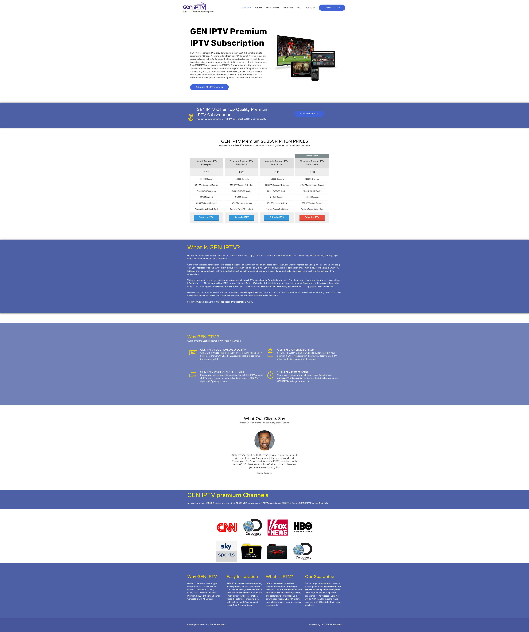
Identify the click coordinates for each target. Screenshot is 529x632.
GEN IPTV (246, 7)
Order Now (288, 7)
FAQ (299, 7)
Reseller (258, 7)
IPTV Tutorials (272, 7)
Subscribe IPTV (206, 217)
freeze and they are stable (266, 296)
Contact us (310, 7)
